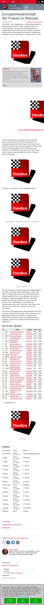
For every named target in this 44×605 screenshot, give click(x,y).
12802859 (29, 382)
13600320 (29, 371)
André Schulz (13, 549)
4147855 (29, 336)
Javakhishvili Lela (15, 334)
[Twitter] (13, 542)
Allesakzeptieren (36, 600)
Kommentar (5, 575)
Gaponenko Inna (15, 363)
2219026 (29, 386)
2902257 (29, 332)
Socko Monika (14, 348)
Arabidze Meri (14, 396)
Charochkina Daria (16, 398)
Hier (25, 593)
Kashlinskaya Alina (16, 350)
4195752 (29, 354)
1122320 (29, 357)
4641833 (29, 338)
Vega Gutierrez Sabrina (17, 386)
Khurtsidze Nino (15, 371)
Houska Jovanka (15, 384)
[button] (13, 2)
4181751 (29, 346)
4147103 (29, 341)
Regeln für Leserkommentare (10, 565)
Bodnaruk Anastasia (16, 346)
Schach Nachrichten (15, 6)
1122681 (29, 368)
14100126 (29, 365)
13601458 (29, 334)
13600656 (29, 388)
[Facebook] (8, 542)
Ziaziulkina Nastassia (17, 380)
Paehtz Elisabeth (15, 338)
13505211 (29, 380)
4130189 (29, 375)
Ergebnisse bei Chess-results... (12, 524)
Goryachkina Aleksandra (14, 341)
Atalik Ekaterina (15, 375)
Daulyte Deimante (15, 382)
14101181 (29, 363)
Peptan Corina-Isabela (17, 377)
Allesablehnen (23, 600)
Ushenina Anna (15, 352)
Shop (4, 1)
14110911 (29, 352)
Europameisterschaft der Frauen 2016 (18, 538)
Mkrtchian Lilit (14, 359)
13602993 (29, 344)
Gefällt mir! (30, 22)
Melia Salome (14, 373)
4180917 (29, 398)
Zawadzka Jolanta (16, 357)
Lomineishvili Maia (16, 388)
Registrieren (19, 573)
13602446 (29, 373)
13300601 (29, 359)
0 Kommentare (38, 22)
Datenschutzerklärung (25, 596)
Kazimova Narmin (15, 394)
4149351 (29, 361)
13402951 (29, 394)
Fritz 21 (6, 69)
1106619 (29, 348)
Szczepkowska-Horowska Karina (15, 368)
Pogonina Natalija (15, 336)
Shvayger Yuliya (15, 365)
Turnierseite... (6, 521)
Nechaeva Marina (15, 361)
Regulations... (6, 527)
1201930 (29, 377)
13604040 (29, 396)
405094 (28, 384)
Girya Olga (13, 354)
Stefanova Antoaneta (16, 332)
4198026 (29, 350)
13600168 (29, 391)
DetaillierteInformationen (10, 600)
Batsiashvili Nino (15, 344)
